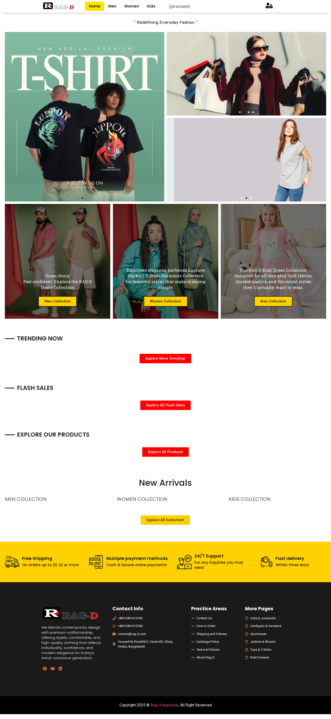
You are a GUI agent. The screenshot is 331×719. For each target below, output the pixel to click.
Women (131, 6)
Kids (151, 6)
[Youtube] (52, 668)
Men (112, 6)
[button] (78, 198)
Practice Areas (209, 608)
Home (94, 6)
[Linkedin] (60, 668)
